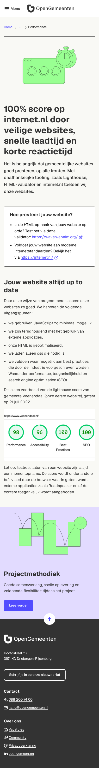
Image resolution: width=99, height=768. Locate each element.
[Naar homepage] (57, 8)
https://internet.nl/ (39, 257)
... (20, 27)
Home (8, 27)
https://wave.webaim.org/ (57, 236)
